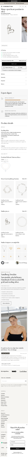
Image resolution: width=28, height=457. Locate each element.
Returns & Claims (5, 397)
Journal (2, 421)
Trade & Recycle (9, 67)
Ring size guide (4, 418)
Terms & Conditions (18, 384)
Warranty (3, 398)
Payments (3, 400)
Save (21, 67)
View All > (24, 178)
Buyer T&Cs (3, 402)
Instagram (3, 434)
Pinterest (3, 436)
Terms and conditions (16, 452)
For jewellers (4, 416)
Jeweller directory (5, 414)
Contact (3, 393)
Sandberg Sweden (6, 13)
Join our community (20, 3)
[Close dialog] (26, 424)
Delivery (3, 395)
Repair (2, 425)
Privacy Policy (4, 405)
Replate (3, 423)
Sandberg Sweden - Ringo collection (9, 14)
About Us (3, 413)
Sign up (17, 448)
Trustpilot (18, 365)
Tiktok (2, 438)
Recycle (3, 426)
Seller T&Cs (3, 403)
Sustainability (4, 420)
